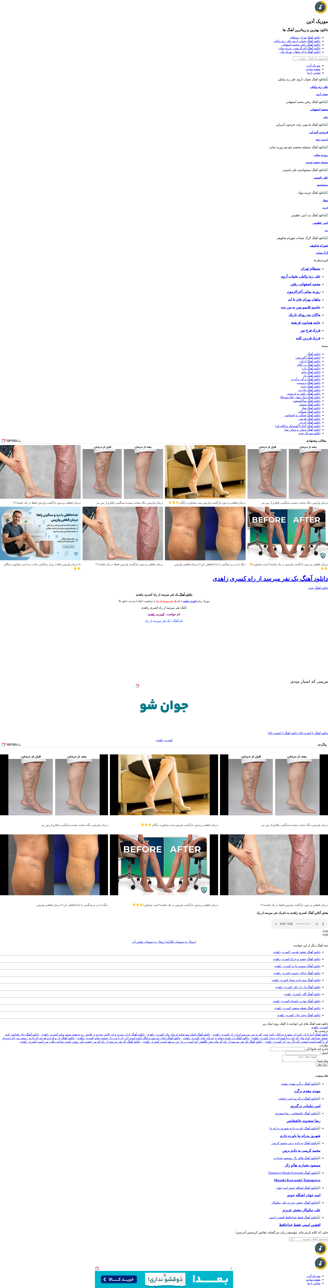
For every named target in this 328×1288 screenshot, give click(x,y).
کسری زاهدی (189, 601)
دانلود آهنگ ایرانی (309, 361)
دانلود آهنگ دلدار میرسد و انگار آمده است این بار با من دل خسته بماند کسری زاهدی (128, 1038)
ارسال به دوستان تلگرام (181, 941)
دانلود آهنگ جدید (310, 386)
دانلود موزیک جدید (309, 433)
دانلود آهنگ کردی (309, 422)
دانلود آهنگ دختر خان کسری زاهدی (298, 1015)
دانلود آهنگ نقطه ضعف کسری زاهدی (297, 1008)
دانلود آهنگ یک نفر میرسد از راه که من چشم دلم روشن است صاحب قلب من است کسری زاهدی (80, 1041)
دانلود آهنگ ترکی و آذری (305, 379)
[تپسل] (97, 1268)
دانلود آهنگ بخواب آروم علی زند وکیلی (296, 41)
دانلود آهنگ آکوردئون (307, 357)
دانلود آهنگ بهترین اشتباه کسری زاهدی (296, 1001)
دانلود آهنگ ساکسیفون (306, 400)
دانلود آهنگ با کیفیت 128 (312, 733)
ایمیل (324, 1052)
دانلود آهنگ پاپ (311, 368)
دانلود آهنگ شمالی (309, 411)
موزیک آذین (313, 65)
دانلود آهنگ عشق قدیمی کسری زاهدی (296, 952)
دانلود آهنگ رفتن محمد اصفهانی (300, 44)
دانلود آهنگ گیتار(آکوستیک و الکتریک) (297, 426)
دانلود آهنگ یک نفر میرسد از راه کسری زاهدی (270, 578)
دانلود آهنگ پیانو (310, 372)
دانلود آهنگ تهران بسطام (305, 37)
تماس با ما (313, 72)
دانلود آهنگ (313, 354)
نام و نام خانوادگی (316, 1048)
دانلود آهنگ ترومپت (308, 382)
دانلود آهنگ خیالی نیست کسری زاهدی (296, 973)
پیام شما (322, 1060)
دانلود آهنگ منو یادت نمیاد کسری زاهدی (295, 980)
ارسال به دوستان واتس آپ (148, 941)
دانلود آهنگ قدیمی (309, 418)
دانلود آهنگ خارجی (309, 390)
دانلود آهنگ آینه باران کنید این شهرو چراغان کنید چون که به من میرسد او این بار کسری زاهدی (270, 1034)
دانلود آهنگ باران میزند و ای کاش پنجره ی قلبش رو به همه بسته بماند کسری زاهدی (93, 1034)
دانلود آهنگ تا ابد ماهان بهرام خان (300, 51)
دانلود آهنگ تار (311, 375)
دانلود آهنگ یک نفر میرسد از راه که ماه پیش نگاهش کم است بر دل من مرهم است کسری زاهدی (202, 1041)
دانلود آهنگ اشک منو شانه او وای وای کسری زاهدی (178, 1034)
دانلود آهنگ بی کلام (308, 364)
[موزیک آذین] (321, 13)
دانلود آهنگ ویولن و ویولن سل (302, 429)
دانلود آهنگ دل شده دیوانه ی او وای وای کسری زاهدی (216, 1038)
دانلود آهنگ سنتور (309, 404)
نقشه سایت (313, 69)
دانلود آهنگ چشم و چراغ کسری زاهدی (296, 959)
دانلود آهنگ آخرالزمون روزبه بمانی (299, 48)
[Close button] (231, 1268)
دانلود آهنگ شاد (311, 408)
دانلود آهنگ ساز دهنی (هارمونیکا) (300, 397)
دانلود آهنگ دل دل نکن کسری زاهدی (297, 987)
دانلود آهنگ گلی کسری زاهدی (302, 994)
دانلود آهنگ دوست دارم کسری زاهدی (297, 966)
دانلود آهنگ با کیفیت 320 (282, 733)
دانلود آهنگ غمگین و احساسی (302, 415)
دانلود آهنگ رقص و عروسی (303, 393)
